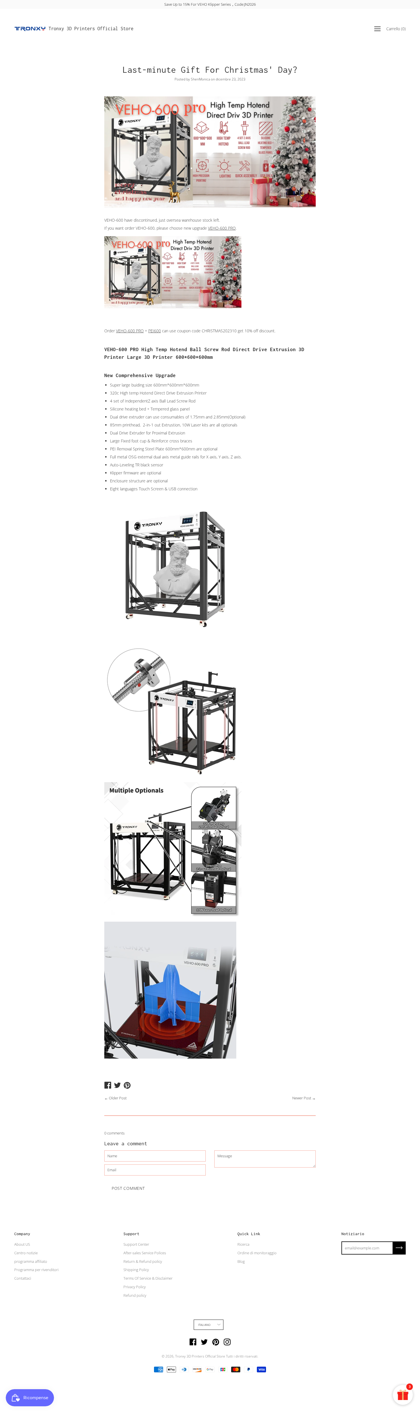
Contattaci (22, 1278)
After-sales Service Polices (144, 1252)
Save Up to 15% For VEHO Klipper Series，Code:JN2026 (210, 4)
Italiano (204, 1325)
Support (131, 1233)
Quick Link (248, 1233)
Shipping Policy (136, 1269)
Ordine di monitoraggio (257, 1252)
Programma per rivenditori (36, 1269)
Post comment (128, 1188)
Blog (241, 1261)
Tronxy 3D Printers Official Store (91, 28)
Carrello (396, 28)
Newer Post (301, 1098)
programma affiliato (30, 1261)
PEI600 (154, 330)
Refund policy (134, 1295)
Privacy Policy (134, 1286)
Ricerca (243, 1244)
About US (22, 1244)
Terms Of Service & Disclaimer (148, 1278)
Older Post (118, 1098)
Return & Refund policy (142, 1261)
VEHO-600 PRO (222, 228)
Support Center (136, 1244)
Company (22, 1233)
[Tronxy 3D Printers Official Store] (30, 28)
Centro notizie (26, 1252)
